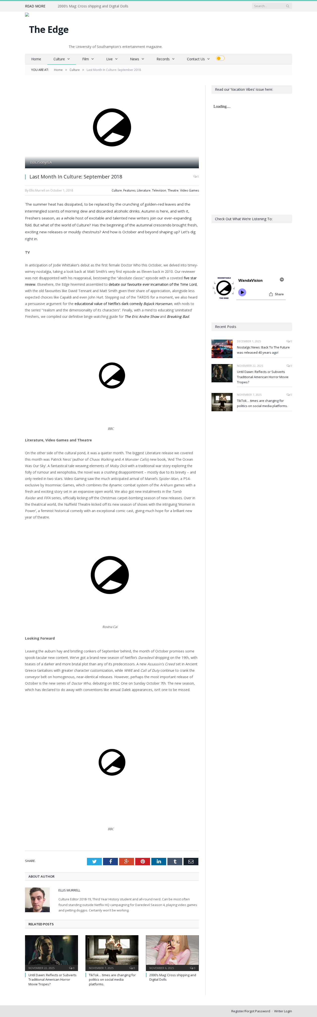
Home (36, 59)
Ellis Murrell (69, 890)
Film (85, 59)
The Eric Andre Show (142, 316)
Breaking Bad (178, 316)
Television (159, 190)
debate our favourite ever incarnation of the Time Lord (153, 284)
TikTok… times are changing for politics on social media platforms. (112, 979)
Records (163, 59)
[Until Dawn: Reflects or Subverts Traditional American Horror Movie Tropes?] (51, 952)
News (134, 59)
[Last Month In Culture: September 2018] (112, 127)
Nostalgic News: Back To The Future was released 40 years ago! (263, 350)
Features (129, 190)
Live (109, 59)
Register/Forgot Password (250, 1011)
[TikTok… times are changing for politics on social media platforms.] (111, 952)
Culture (59, 59)
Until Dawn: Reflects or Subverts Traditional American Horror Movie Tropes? (52, 979)
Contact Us (196, 59)
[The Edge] (47, 28)
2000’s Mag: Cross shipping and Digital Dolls (93, 6)
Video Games (189, 190)
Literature (144, 190)
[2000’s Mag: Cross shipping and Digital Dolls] (172, 952)
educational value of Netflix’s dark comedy (123, 303)
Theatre (173, 190)
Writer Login (283, 1011)
